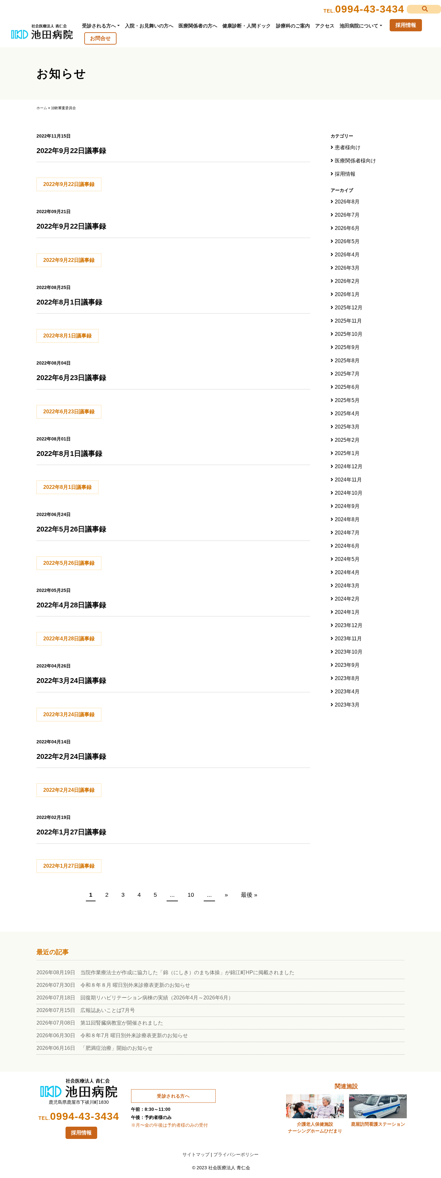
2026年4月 (347, 254)
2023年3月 (347, 705)
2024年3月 (347, 585)
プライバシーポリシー (236, 1154)
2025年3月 (347, 426)
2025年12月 (349, 307)
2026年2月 (347, 281)
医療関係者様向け (355, 160)
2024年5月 (347, 559)
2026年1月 (347, 294)
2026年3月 (347, 268)
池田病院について (359, 25)
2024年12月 (349, 466)
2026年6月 (347, 228)
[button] (424, 9)
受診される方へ (99, 25)
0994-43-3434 (369, 9)
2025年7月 (347, 374)
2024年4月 (347, 572)
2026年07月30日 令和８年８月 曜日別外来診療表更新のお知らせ (113, 985)
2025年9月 (347, 347)
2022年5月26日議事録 (69, 563)
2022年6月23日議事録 (69, 411)
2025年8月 (347, 360)
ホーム (41, 108)
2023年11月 (348, 638)
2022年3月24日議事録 (69, 714)
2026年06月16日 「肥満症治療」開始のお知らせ (94, 1048)
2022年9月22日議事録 (69, 184)
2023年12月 (349, 625)
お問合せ (100, 38)
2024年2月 (347, 599)
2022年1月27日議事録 (69, 866)
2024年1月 (347, 612)
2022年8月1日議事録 (67, 335)
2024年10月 (349, 493)
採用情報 (405, 25)
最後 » (249, 895)
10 (191, 895)
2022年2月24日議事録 (69, 790)
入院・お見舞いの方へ (149, 25)
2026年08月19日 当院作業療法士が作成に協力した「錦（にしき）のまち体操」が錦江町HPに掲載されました (165, 972)
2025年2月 (347, 440)
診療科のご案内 (293, 25)
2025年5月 (347, 400)
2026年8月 (347, 201)
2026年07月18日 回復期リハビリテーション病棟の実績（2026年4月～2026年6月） (134, 997)
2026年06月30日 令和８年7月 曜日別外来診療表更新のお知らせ (112, 1035)
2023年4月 (347, 691)
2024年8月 (347, 519)
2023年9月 (347, 665)
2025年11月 (348, 321)
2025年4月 (347, 413)
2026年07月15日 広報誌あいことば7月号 (85, 1010)
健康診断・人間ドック (246, 25)
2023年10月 (349, 652)
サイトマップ (196, 1154)
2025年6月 (347, 387)
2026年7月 (347, 215)
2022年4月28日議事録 (69, 638)
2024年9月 (347, 506)
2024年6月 (347, 546)
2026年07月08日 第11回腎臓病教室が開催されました (99, 1023)
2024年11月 (348, 479)
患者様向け (348, 147)
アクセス (324, 25)
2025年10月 (349, 334)
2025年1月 (347, 453)
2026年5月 (347, 241)
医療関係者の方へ (198, 25)
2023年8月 (347, 678)
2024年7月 (347, 532)
